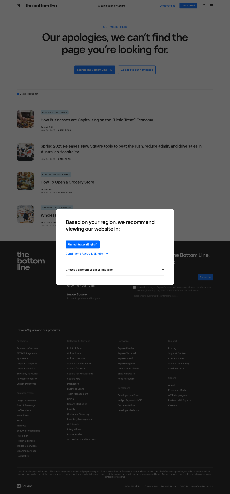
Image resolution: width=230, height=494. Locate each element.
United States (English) (82, 244)
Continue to (87, 253)
